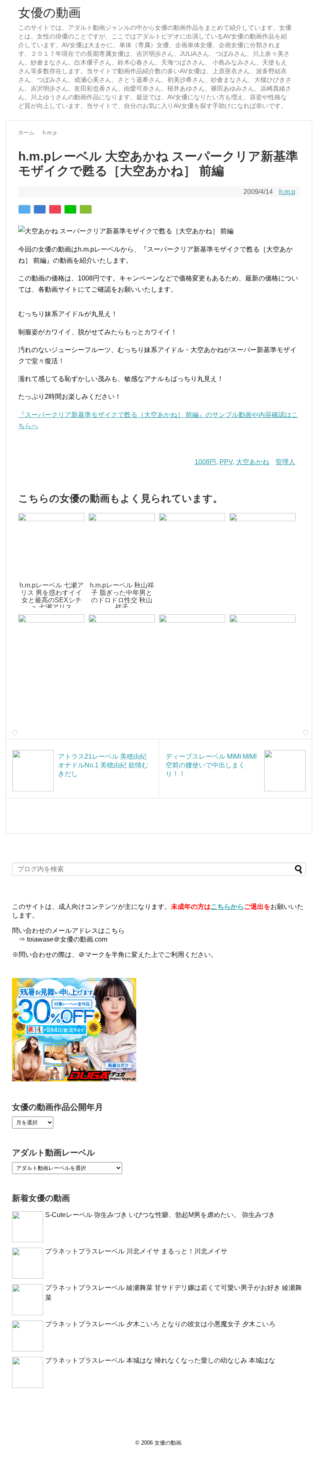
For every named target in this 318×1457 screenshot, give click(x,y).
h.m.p (287, 191)
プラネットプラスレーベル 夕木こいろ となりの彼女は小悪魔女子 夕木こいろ (160, 1324)
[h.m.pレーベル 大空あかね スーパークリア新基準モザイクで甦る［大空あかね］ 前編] (40, 209)
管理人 (285, 461)
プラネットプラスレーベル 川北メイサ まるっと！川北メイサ (136, 1251)
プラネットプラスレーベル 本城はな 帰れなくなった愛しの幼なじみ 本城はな (160, 1360)
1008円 (205, 461)
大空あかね (252, 461)
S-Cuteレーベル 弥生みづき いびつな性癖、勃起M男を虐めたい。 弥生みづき (160, 1214)
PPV (226, 461)
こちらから (227, 906)
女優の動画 (49, 12)
